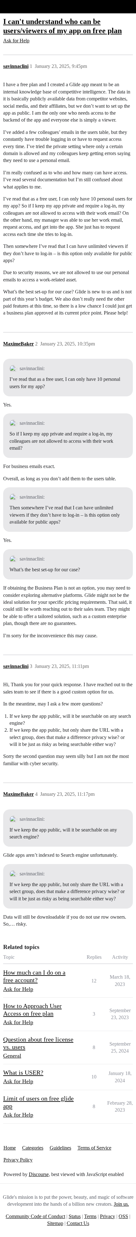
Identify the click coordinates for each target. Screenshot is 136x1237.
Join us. (121, 1204)
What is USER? (23, 1072)
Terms (90, 1216)
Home (9, 1147)
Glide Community (21, 6)
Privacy (107, 1216)
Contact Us (78, 1223)
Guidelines (60, 1147)
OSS (123, 1216)
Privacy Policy (18, 1159)
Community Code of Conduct (35, 1216)
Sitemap (55, 1223)
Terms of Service (94, 1147)
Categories (32, 1147)
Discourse (39, 1174)
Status (75, 1216)
